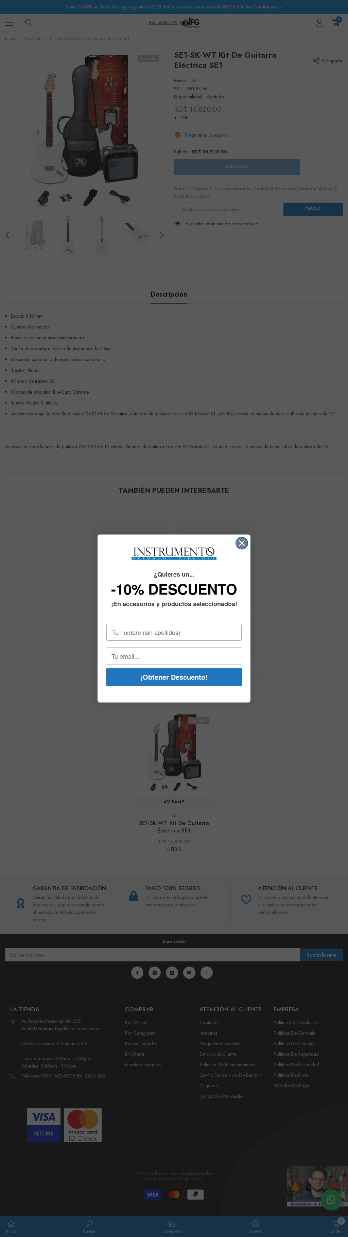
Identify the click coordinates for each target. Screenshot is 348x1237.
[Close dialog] (242, 543)
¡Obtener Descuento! (174, 677)
